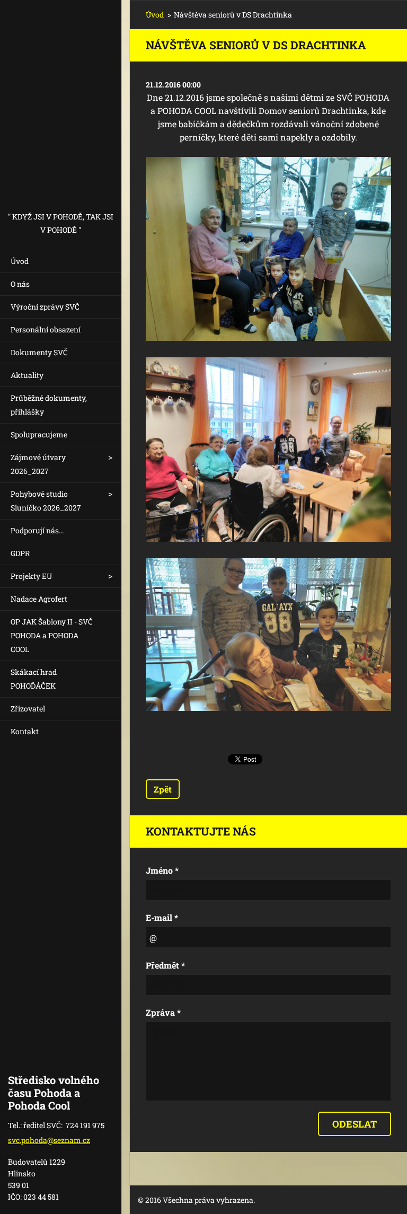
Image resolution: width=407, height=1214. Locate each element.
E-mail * (162, 917)
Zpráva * (163, 1012)
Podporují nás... (37, 530)
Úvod (20, 261)
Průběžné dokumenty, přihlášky (49, 405)
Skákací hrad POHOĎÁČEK (34, 679)
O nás (20, 284)
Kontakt (25, 731)
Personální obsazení (46, 329)
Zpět (163, 789)
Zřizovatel (28, 708)
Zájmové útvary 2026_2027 (38, 464)
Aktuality (27, 375)
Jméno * (162, 870)
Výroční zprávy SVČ (45, 307)
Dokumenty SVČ (39, 352)
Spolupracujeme (39, 434)
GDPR (20, 553)
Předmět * (165, 965)
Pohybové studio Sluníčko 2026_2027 (46, 501)
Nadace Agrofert (39, 599)
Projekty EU (31, 576)
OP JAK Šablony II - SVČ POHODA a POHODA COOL (52, 635)
